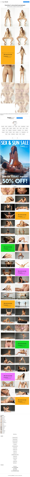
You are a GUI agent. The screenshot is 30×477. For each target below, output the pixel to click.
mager (16, 126)
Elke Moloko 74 (4, 422)
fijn (13, 126)
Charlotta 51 (3, 430)
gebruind (26, 130)
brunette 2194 (15, 442)
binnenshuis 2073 (15, 446)
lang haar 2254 (15, 439)
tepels (6, 126)
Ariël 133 (3, 417)
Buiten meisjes (15, 469)
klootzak (17, 132)
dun (23, 130)
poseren (3, 132)
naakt (20, 128)
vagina (17, 134)
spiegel (11, 128)
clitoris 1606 (15, 458)
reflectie (10, 132)
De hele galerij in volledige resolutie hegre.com (15, 6)
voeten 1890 (15, 447)
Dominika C (15, 122)
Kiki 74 (3, 423)
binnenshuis (14, 130)
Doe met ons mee (26, 1)
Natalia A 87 (3, 421)
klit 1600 (15, 459)
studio (7, 128)
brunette (3, 126)
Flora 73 (3, 424)
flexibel (4, 130)
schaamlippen (23, 126)
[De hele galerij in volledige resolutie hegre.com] (8, 87)
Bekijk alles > (15, 434)
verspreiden (19, 130)
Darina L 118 (3, 420)
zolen (20, 134)
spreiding (3, 128)
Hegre (5, 2)
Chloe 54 (3, 428)
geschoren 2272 (15, 437)
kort (6, 130)
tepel (9, 134)
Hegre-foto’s (15, 466)
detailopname (24, 132)
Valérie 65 (3, 427)
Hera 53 (3, 429)
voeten (27, 126)
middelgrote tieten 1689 (15, 454)
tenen (6, 134)
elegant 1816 (15, 449)
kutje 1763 (15, 451)
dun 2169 (15, 444)
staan (14, 132)
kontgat (23, 134)
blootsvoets (13, 134)
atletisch (14, 128)
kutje (19, 126)
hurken (7, 132)
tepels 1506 (15, 461)
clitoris (27, 128)
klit (27, 132)
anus (17, 128)
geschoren (9, 126)
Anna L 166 (3, 416)
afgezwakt (10, 130)
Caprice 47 (3, 431)
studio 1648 (15, 456)
